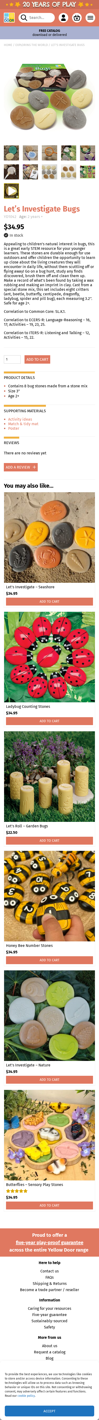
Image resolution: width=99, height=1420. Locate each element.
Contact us (49, 1271)
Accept (49, 1411)
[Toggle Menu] (90, 17)
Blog (49, 1358)
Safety (49, 1327)
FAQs (49, 1277)
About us (49, 1346)
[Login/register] (63, 18)
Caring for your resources (49, 1308)
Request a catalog (49, 1352)
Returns (60, 1283)
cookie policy (26, 1395)
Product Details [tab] (19, 377)
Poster (13, 428)
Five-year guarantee (49, 1314)
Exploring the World (31, 45)
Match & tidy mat (23, 424)
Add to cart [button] (49, 602)
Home (8, 45)
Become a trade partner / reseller (49, 1290)
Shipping (40, 1283)
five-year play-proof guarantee (49, 1242)
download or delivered (49, 33)
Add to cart (37, 359)
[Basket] (77, 18)
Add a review (18, 467)
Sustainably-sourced (49, 1321)
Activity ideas (20, 419)
